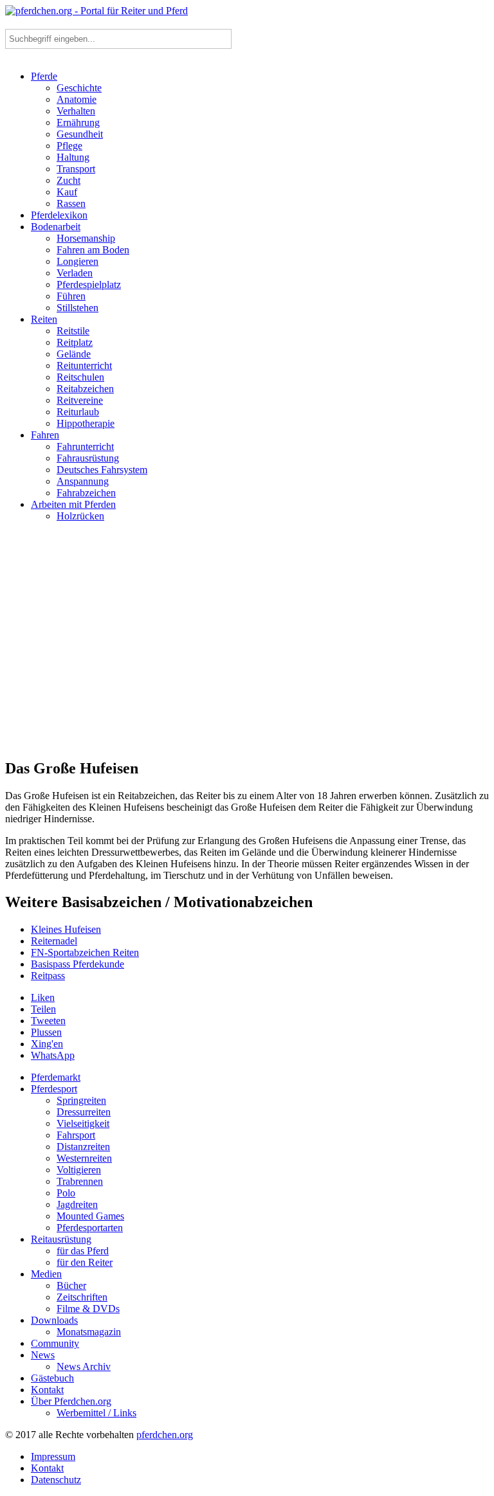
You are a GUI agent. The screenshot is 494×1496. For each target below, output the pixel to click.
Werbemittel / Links (96, 1412)
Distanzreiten (83, 1146)
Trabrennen (80, 1181)
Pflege (69, 145)
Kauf (67, 191)
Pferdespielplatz (89, 284)
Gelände (74, 353)
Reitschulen (80, 377)
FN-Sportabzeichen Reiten (85, 952)
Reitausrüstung (61, 1239)
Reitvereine (80, 400)
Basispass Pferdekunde (77, 964)
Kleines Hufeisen (66, 929)
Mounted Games (90, 1216)
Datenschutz (56, 1479)
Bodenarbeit (55, 226)
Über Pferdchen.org (71, 1401)
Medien (46, 1273)
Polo (66, 1192)
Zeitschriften (82, 1297)
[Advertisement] (247, 645)
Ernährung (78, 122)
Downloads (54, 1320)
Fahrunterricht (85, 446)
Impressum (53, 1456)
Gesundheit (80, 134)
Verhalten (76, 110)
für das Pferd (83, 1250)
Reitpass (48, 975)
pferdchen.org (164, 1434)
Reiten (44, 319)
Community (55, 1343)
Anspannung (83, 481)
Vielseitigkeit (83, 1123)
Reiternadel (54, 940)
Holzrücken (80, 515)
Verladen (75, 272)
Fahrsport (76, 1135)
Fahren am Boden (93, 249)
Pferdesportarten (90, 1227)
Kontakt (47, 1389)
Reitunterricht (84, 365)
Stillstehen (77, 307)
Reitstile (73, 330)
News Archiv (84, 1366)
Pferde (44, 76)
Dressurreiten (84, 1111)
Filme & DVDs (88, 1308)
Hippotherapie (85, 423)
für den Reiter (85, 1262)
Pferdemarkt (55, 1077)
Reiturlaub (78, 411)
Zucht (68, 180)
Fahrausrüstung (88, 458)
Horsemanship (86, 238)
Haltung (73, 157)
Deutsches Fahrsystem (102, 469)
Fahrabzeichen (86, 492)
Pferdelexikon (59, 215)
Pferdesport (54, 1088)
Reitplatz (75, 342)
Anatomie (76, 99)
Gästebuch (52, 1378)
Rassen (71, 203)
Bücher (71, 1285)
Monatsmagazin (89, 1331)
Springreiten (81, 1100)
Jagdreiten (77, 1204)
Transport (76, 168)
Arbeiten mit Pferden (73, 504)
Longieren (77, 261)
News (43, 1354)
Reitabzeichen (85, 388)
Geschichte (79, 87)
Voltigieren (79, 1169)
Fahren (45, 434)
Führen (71, 296)
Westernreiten (84, 1158)
